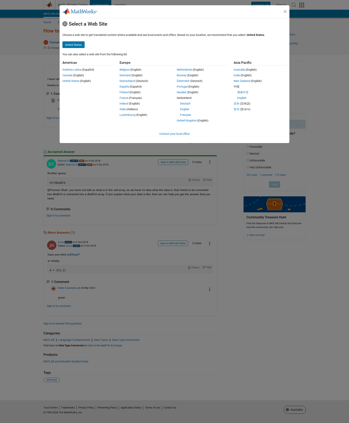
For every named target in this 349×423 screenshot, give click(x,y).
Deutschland (127, 81)
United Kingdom (187, 120)
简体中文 (243, 92)
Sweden (182, 92)
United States (70, 81)
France (124, 97)
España (124, 86)
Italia (123, 109)
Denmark (125, 75)
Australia (239, 69)
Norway (182, 75)
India (237, 75)
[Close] (285, 11)
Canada (67, 75)
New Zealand (242, 81)
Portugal (182, 86)
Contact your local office (174, 133)
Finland (124, 92)
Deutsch (185, 103)
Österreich (183, 81)
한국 (236, 109)
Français (185, 114)
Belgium (125, 69)
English (184, 109)
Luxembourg (128, 114)
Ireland (124, 103)
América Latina (71, 69)
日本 (236, 103)
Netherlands (184, 69)
